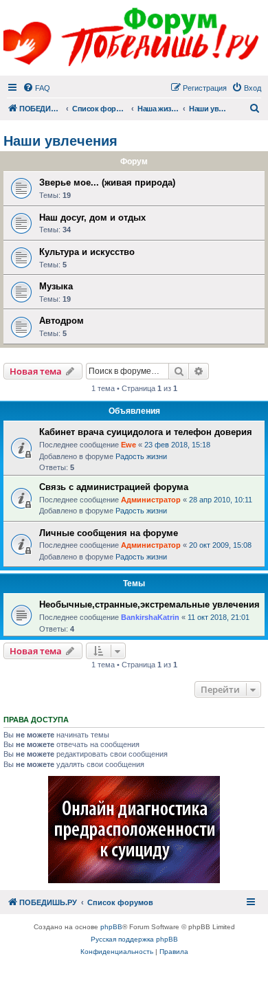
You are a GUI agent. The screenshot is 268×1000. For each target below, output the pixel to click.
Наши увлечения (60, 140)
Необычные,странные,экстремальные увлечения (149, 604)
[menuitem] (36, 88)
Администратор (151, 500)
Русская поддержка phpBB (134, 939)
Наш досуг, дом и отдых (92, 217)
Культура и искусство (87, 252)
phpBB (111, 927)
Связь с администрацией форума (113, 487)
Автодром (61, 320)
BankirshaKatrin (150, 617)
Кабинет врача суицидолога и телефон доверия (145, 432)
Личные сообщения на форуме (108, 533)
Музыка (56, 286)
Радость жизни (141, 456)
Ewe (128, 445)
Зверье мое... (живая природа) (107, 182)
